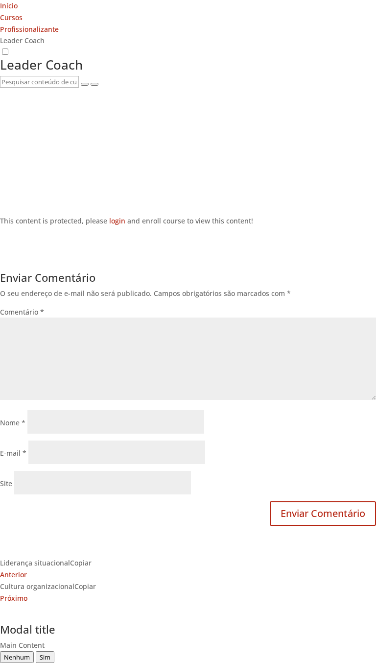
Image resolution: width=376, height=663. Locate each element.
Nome (12, 422)
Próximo (13, 598)
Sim (45, 657)
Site (6, 483)
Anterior (13, 574)
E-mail (13, 453)
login (117, 220)
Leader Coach (41, 65)
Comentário (22, 312)
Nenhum (17, 657)
